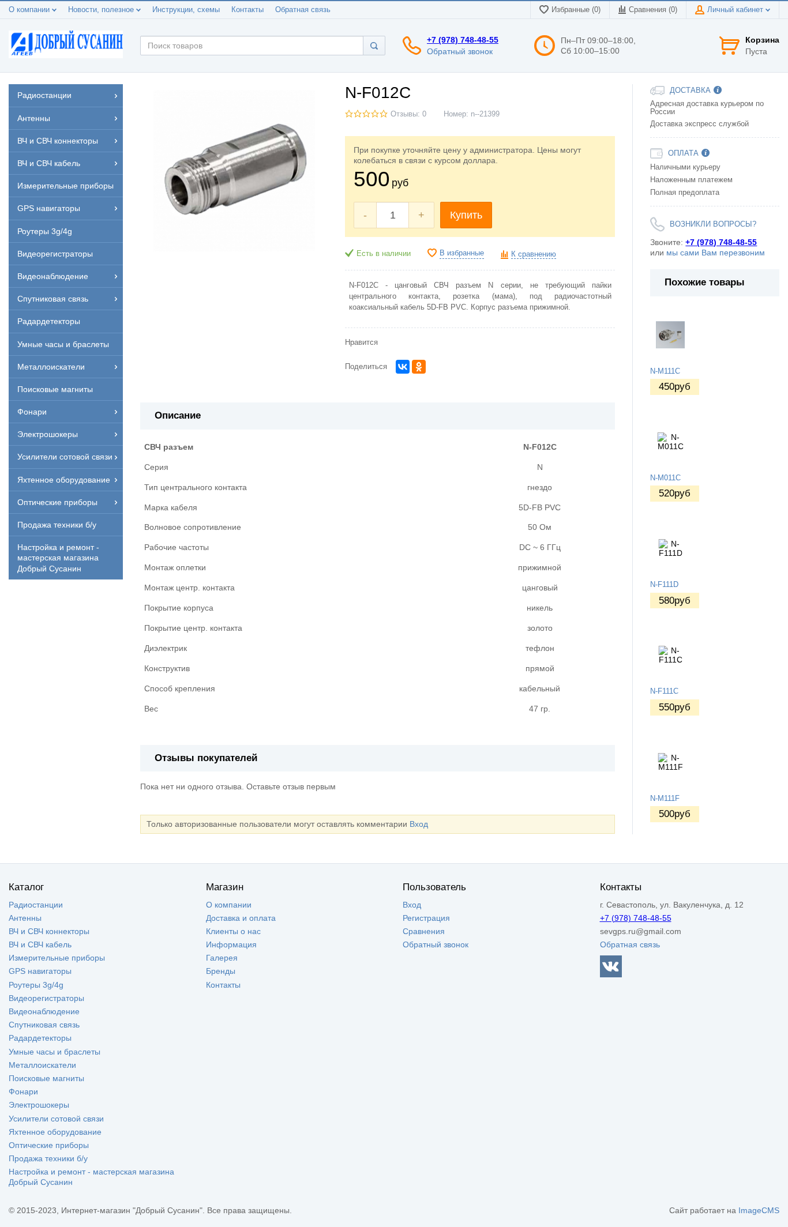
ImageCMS (758, 1210)
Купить (466, 215)
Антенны (25, 918)
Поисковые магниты (46, 1078)
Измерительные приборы (57, 957)
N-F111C (664, 691)
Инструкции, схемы (186, 10)
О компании (30, 10)
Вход (419, 824)
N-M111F (665, 799)
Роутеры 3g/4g (36, 984)
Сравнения (424, 931)
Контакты (247, 10)
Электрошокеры (39, 1104)
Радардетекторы (40, 1037)
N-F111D (664, 585)
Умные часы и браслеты (54, 1051)
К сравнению (533, 254)
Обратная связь (303, 10)
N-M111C (665, 371)
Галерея (222, 957)
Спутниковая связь (44, 1024)
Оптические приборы (49, 1145)
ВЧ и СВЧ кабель (40, 944)
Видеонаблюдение (44, 1011)
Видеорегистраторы (46, 998)
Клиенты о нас (233, 931)
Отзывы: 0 (408, 114)
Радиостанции (36, 904)
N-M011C (665, 478)
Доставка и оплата (241, 918)
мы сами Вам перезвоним (715, 252)
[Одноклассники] (419, 367)
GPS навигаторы (40, 971)
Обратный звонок (460, 51)
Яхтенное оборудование (55, 1131)
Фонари (23, 1091)
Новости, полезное (102, 10)
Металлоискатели (42, 1065)
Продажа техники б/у (48, 1158)
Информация (231, 944)
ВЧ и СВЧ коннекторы (49, 931)
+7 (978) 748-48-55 (462, 39)
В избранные (462, 253)
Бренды (220, 971)
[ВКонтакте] (403, 367)
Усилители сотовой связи (56, 1118)
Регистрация (426, 918)
